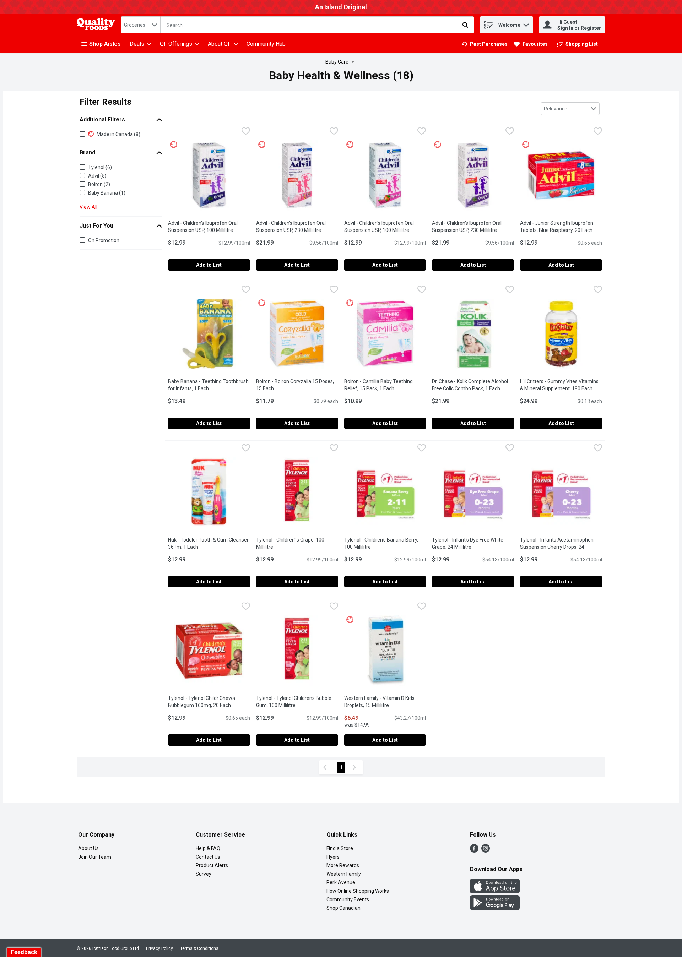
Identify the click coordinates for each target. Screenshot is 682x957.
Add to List (209, 265)
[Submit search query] (465, 25)
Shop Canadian (343, 908)
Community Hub (266, 43)
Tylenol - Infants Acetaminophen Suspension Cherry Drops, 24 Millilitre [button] (557, 547)
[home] (97, 25)
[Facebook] (474, 850)
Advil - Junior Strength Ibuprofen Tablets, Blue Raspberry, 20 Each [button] (561, 226)
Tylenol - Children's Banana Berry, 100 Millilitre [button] (385, 543)
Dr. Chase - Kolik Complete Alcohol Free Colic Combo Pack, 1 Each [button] (473, 385)
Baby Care (336, 62)
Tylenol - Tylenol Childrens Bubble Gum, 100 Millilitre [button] (297, 701)
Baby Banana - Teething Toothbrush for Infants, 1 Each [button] (209, 385)
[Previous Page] (326, 767)
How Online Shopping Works (357, 891)
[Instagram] (485, 850)
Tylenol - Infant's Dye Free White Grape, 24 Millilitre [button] (473, 543)
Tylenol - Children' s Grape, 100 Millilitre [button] (293, 543)
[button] (526, 23)
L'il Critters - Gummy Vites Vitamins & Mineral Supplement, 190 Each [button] (561, 385)
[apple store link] (495, 891)
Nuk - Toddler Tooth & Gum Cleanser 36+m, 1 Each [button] (209, 543)
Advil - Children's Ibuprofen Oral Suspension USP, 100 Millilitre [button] (209, 226)
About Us (88, 848)
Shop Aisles (105, 43)
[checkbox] (246, 132)
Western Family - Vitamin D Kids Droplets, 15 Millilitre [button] (385, 701)
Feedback (24, 952)
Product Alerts (212, 865)
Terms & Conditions (199, 948)
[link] (484, 44)
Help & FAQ (208, 848)
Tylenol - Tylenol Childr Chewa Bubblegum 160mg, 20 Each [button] (209, 701)
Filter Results (105, 102)
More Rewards (342, 865)
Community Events (347, 899)
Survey (203, 874)
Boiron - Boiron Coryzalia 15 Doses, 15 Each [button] (295, 385)
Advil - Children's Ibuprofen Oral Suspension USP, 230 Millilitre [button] (297, 226)
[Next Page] (355, 767)
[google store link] (495, 908)
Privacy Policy (159, 948)
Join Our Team (94, 857)
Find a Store (339, 848)
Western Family (343, 874)
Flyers (333, 857)
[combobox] (141, 24)
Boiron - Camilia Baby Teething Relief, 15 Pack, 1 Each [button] (385, 385)
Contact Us (208, 857)
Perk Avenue (340, 882)
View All (88, 207)
